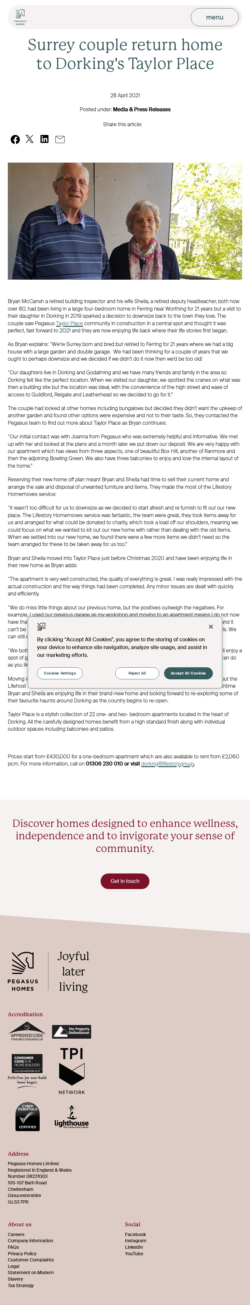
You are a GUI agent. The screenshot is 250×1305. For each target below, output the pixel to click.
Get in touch (125, 881)
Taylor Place (69, 323)
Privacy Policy (22, 1254)
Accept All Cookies (188, 673)
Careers (16, 1234)
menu (215, 17)
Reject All (137, 673)
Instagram (135, 1241)
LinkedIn (134, 1247)
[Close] (211, 626)
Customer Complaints (31, 1260)
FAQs (13, 1247)
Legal (13, 1266)
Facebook (135, 1234)
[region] (125, 652)
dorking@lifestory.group (167, 763)
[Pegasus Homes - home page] (53, 973)
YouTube (134, 1254)
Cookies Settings (60, 673)
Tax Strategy (21, 1285)
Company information (30, 1241)
